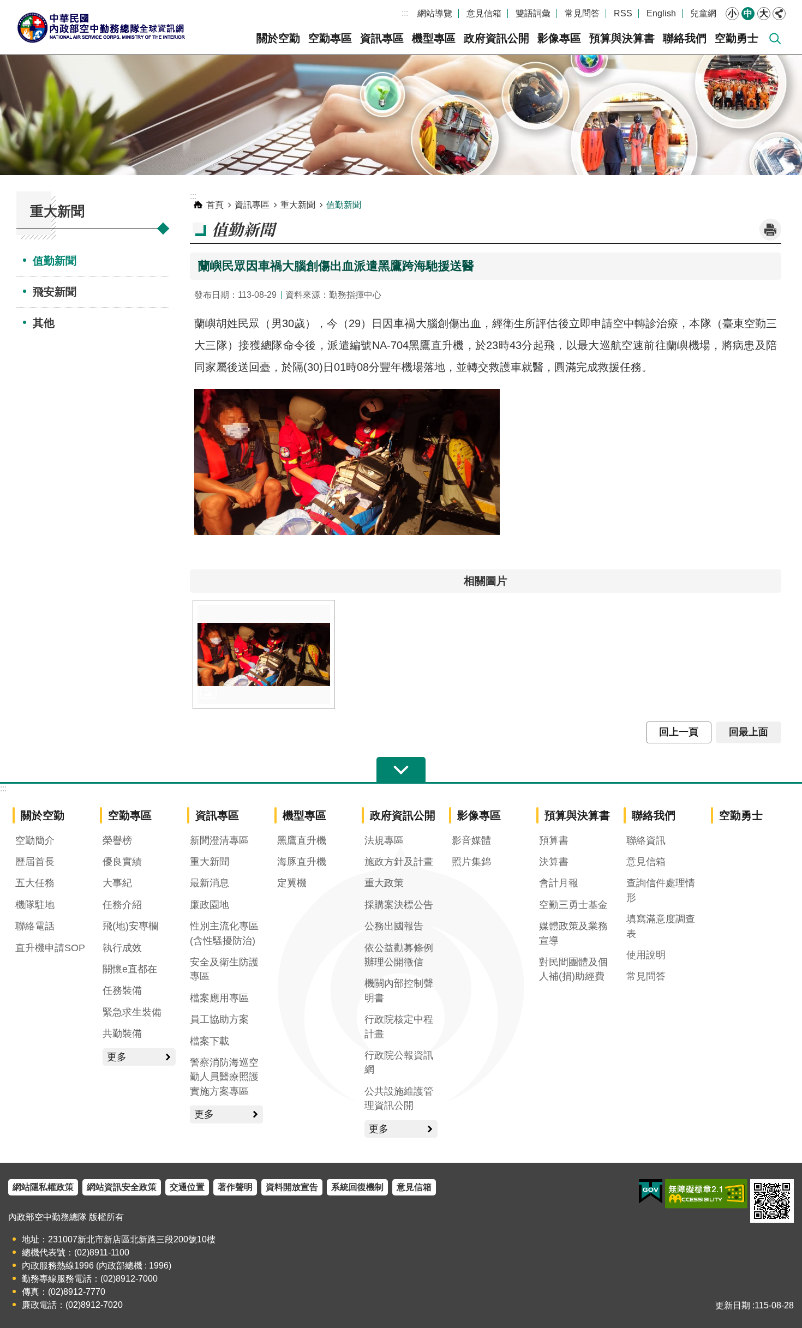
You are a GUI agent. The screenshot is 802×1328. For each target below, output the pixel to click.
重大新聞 (297, 204)
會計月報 (558, 883)
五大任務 (35, 883)
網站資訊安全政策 (122, 1187)
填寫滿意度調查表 (660, 926)
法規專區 (384, 840)
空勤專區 (330, 38)
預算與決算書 (622, 38)
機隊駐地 (35, 904)
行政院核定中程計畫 (398, 1026)
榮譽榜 (117, 840)
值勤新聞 (54, 261)
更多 (117, 1056)
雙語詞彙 (533, 13)
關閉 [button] (779, 13)
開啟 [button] (401, 770)
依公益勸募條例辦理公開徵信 (398, 955)
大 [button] (763, 13)
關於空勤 (278, 38)
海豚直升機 (301, 861)
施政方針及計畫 (398, 861)
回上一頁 (678, 731)
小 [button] (732, 13)
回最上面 (748, 731)
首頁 (215, 204)
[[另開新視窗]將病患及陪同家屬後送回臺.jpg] (263, 654)
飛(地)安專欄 (130, 926)
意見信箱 (483, 13)
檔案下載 (209, 1041)
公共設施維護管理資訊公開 (398, 1098)
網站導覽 (434, 13)
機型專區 (434, 38)
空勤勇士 (736, 38)
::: (405, 12)
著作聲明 (235, 1187)
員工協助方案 (219, 1019)
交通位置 (187, 1187)
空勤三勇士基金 (573, 904)
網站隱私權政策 (43, 1187)
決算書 (553, 861)
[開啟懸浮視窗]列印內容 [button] (770, 230)
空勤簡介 (35, 840)
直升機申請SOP (50, 947)
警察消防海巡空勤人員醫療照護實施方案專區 (224, 1077)
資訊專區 (382, 38)
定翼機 (292, 883)
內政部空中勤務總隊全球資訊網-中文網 (100, 27)
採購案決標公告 (398, 904)
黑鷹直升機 (301, 840)
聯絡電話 (35, 926)
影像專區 (559, 38)
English (661, 13)
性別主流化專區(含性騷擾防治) (224, 933)
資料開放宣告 (292, 1187)
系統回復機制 (357, 1187)
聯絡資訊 (646, 840)
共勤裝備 (122, 1033)
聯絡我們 (685, 38)
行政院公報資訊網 (398, 1062)
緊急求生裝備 (132, 1012)
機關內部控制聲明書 (398, 990)
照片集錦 (471, 861)
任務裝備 (122, 990)
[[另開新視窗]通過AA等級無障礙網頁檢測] (706, 1194)
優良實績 (122, 861)
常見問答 (582, 13)
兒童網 (703, 13)
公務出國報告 (393, 926)
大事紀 (117, 883)
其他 (44, 323)
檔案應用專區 (219, 998)
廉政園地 (209, 904)
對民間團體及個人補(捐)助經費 (573, 969)
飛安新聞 (54, 292)
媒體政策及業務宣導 (573, 933)
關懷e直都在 (130, 969)
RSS (623, 13)
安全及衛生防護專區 (224, 969)
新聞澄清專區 (219, 840)
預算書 (553, 840)
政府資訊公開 (496, 38)
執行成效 (122, 947)
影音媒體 (471, 840)
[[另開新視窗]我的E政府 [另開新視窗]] (650, 1191)
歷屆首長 (35, 861)
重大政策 (384, 883)
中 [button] (748, 13)
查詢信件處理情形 (660, 890)
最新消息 (209, 883)
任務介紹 (122, 904)
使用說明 (646, 955)
